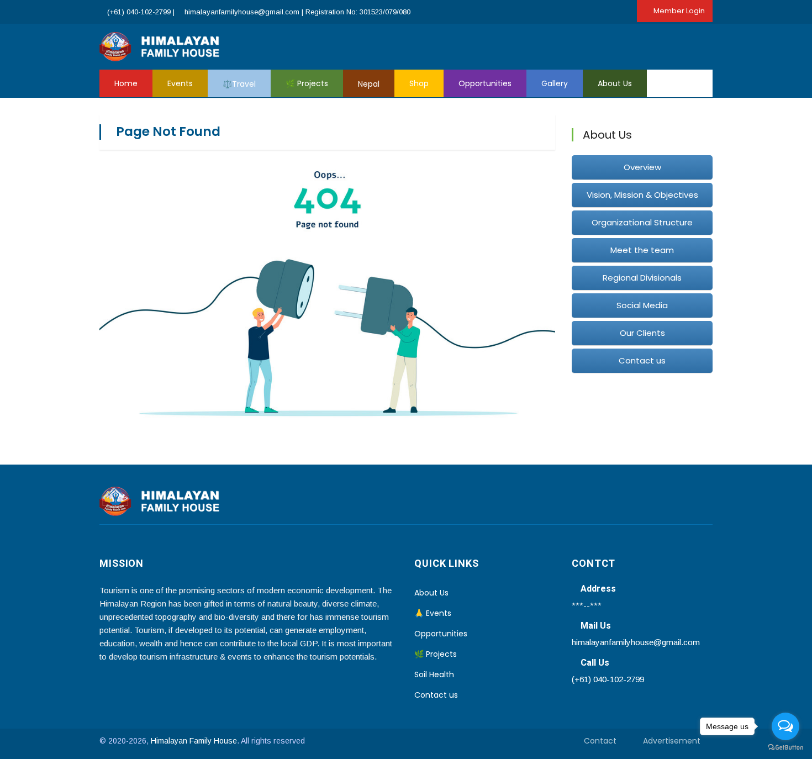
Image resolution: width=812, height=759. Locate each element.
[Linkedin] (693, 45)
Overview (642, 167)
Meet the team (642, 250)
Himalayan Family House (194, 740)
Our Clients (642, 333)
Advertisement (671, 740)
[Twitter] (660, 45)
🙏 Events (432, 613)
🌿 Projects (307, 83)
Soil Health (434, 674)
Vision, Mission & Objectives (642, 195)
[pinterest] (710, 45)
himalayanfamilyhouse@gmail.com (243, 12)
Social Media (642, 305)
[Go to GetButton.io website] (785, 747)
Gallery (554, 83)
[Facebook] (643, 45)
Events (180, 83)
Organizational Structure (642, 222)
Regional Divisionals (642, 277)
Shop (419, 83)
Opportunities (485, 83)
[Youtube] (676, 45)
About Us (615, 83)
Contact (600, 740)
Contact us (642, 360)
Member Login (679, 11)
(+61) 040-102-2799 (139, 12)
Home (126, 83)
